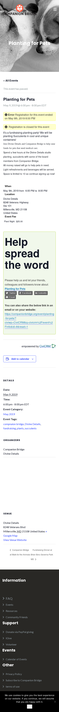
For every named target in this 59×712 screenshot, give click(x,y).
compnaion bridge (13, 424)
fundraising (9, 428)
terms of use (13, 686)
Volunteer (11, 644)
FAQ (9, 598)
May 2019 (9, 414)
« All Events (10, 80)
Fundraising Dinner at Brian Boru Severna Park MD (42, 554)
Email (11, 297)
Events (9, 604)
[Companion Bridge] (19, 9)
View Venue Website (15, 539)
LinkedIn (42, 293)
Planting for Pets (15, 289)
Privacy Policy (14, 674)
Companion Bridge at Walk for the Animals (20, 552)
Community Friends (17, 617)
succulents (31, 428)
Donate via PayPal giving (20, 631)
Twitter (12, 293)
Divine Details (32, 424)
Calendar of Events (16, 659)
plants (20, 428)
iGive (9, 638)
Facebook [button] (26, 293)
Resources (11, 610)
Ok (29, 706)
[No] (55, 701)
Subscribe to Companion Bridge (24, 680)
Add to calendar (20, 358)
